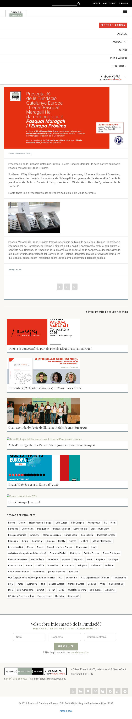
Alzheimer (110, 590)
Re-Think (84, 541)
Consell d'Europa (76, 584)
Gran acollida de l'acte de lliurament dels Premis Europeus (48, 427)
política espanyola (56, 572)
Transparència (119, 578)
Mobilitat (109, 565)
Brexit (89, 559)
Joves (94, 547)
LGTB (10, 590)
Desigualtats (43, 529)
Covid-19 (40, 565)
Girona (29, 565)
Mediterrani (96, 565)
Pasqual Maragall (61, 529)
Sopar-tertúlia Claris (100, 529)
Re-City (61, 541)
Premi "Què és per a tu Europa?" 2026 (33, 484)
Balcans (92, 584)
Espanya (66, 559)
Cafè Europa (61, 523)
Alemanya (32, 584)
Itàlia (43, 584)
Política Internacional (102, 541)
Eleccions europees (17, 559)
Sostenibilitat (87, 535)
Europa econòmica (17, 535)
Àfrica (102, 584)
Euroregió (113, 559)
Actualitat (120, 41)
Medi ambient (37, 559)
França (20, 584)
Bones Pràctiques (111, 553)
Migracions (81, 547)
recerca (72, 541)
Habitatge (59, 596)
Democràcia (28, 529)
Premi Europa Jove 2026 (25, 502)
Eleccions (13, 541)
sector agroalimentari (18, 572)
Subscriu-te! (66, 646)
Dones (40, 547)
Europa (11, 523)
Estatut (40, 590)
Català (96, 3)
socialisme (71, 578)
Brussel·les (53, 565)
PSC (60, 578)
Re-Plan (51, 590)
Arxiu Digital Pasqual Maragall (94, 578)
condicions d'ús (80, 652)
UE (105, 523)
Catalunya (35, 535)
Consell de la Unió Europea (60, 547)
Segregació (73, 596)
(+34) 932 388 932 (16, 678)
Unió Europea (77, 523)
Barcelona (13, 529)
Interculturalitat (15, 547)
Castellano (109, 3)
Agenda (122, 33)
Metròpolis (75, 553)
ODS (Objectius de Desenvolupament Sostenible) (31, 578)
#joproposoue (93, 523)
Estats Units (68, 565)
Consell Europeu (56, 584)
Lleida (61, 590)
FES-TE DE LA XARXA (113, 25)
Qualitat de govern (77, 590)
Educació (50, 541)
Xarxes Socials (116, 584)
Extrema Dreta (15, 565)
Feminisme (53, 559)
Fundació (118, 66)
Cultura (24, 541)
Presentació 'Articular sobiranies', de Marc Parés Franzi (45, 388)
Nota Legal (66, 710)
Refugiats (82, 565)
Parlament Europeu (106, 535)
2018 (10, 584)
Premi (113, 523)
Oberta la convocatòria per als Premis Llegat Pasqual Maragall (50, 348)
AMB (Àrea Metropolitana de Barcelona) (27, 553)
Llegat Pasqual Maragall (40, 523)
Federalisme (39, 572)
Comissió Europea (52, 535)
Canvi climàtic (80, 529)
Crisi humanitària (25, 590)
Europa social (70, 535)
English (123, 3)
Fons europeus (44, 596)
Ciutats (22, 523)
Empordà (100, 559)
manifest (73, 572)
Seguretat (78, 559)
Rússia (30, 547)
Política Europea (91, 553)
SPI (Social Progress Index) (21, 596)
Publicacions (118, 58)
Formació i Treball (58, 553)
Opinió (123, 50)
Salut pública (96, 590)
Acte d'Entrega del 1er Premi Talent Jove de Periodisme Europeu (52, 445)
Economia (37, 541)
